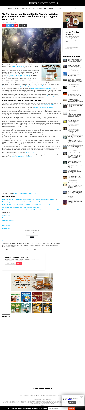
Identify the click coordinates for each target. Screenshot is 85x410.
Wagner (53, 245)
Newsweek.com (6, 225)
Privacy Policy (42, 405)
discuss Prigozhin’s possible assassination (22, 156)
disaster (53, 243)
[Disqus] (31, 334)
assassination (18, 243)
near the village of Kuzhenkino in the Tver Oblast (19, 75)
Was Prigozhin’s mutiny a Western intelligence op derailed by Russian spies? (21, 207)
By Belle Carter (75, 144)
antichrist (17, 8)
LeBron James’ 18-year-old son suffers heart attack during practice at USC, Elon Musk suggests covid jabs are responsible (74, 130)
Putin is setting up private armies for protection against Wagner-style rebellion (21, 202)
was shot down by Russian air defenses (43, 107)
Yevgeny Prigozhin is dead (17, 66)
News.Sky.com (5, 217)
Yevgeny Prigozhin (10, 246)
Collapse (33, 243)
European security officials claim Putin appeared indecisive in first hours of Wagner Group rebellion (26, 204)
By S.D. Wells (75, 110)
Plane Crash (19, 245)
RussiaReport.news (30, 152)
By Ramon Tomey (76, 84)
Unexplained (37, 245)
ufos (45, 8)
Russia (27, 245)
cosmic (33, 8)
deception (47, 243)
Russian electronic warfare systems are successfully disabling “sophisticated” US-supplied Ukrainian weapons (29, 199)
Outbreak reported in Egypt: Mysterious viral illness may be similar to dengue (74, 177)
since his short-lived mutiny (47, 104)
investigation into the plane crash (50, 96)
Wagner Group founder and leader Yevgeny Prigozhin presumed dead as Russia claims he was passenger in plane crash (75, 67)
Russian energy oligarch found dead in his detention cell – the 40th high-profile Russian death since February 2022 (30, 209)
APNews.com (5, 223)
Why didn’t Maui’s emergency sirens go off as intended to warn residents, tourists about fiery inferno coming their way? (75, 115)
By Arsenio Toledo (76, 70)
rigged (23, 245)
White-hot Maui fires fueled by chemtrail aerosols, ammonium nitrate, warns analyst (74, 74)
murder (7, 245)
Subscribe (71, 408)
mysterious (12, 245)
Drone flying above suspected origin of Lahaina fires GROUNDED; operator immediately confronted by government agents (75, 81)
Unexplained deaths (45, 245)
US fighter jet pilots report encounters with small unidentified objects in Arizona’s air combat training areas (74, 122)
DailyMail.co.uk (6, 215)
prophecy (10, 8)
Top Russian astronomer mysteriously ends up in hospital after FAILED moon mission (23, 86)
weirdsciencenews (26, 8)
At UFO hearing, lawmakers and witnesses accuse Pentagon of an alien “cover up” (75, 148)
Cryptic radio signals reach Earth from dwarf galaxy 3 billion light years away (75, 201)
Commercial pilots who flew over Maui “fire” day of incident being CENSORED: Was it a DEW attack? (75, 60)
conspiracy (38, 243)
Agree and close (72, 402)
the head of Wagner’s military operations (41, 88)
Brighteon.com (32, 193)
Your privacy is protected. (69, 47)
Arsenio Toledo (13, 22)
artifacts (39, 8)
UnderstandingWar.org (8, 220)
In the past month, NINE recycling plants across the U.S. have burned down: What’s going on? (75, 94)
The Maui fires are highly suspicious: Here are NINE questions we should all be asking (75, 100)
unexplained (51, 8)
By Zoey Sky (75, 125)
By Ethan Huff (75, 76)
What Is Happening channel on (21, 193)
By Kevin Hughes (75, 197)
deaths (43, 243)
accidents (12, 243)
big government (27, 243)
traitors (31, 245)
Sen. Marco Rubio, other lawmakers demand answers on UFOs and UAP (74, 171)
